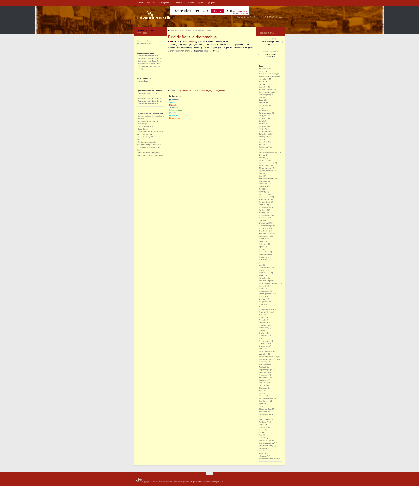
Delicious (174, 107)
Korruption (263, 278)
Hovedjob (262, 241)
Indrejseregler (264, 254)
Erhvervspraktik (265, 181)
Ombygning (263, 335)
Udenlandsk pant (265, 440)
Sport (261, 403)
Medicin (262, 304)
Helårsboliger (264, 236)
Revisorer (263, 380)
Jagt (261, 265)
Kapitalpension (264, 273)
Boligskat (262, 129)
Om (201, 2)
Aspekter (179, 2)
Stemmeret (263, 411)
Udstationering (264, 451)
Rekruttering (263, 372)
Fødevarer (263, 194)
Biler (261, 97)
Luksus (262, 296)
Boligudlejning (264, 134)
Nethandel (263, 322)
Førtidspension (264, 197)
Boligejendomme (265, 113)
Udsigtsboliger (264, 448)
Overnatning (263, 343)
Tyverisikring (264, 437)
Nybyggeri (263, 325)
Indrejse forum (264, 252)
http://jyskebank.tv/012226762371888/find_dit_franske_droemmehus (202, 90)
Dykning (262, 155)
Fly (260, 189)
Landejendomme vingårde (268, 283)
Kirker (261, 275)
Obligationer (263, 328)
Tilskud (262, 430)
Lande (152, 2)
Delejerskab (263, 147)
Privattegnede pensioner (268, 359)
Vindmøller (263, 456)
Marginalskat (264, 301)
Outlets (262, 338)
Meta (192, 2)
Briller (261, 139)
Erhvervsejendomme (267, 178)
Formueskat (263, 204)
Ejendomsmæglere (266, 163)
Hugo (216, 481)
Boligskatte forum (265, 131)
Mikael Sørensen (188, 41)
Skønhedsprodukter (266, 398)
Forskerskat (263, 210)
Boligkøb (262, 118)
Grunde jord (263, 228)
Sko (260, 393)
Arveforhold (263, 79)
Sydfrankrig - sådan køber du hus (150, 58)
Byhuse (262, 144)
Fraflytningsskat (265, 215)
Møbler (261, 317)
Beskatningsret (264, 94)
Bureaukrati (263, 142)
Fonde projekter (265, 202)
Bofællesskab (264, 105)
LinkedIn (174, 115)
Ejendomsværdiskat (266, 170)
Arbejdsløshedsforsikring (268, 74)
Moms (261, 320)
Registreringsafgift (265, 369)
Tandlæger (263, 422)
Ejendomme (263, 160)
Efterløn (262, 157)
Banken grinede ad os (145, 126)
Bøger (261, 100)
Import (261, 249)
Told (261, 435)
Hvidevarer (263, 244)
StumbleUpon (176, 110)
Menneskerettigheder (267, 309)
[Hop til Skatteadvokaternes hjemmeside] (209, 16)
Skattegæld (263, 388)
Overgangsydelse (265, 341)
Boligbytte (263, 110)
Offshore (262, 333)
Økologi (262, 330)
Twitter (173, 102)
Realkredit (263, 367)
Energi (261, 176)
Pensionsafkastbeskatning (268, 356)
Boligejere (263, 115)
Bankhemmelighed (266, 89)
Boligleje (262, 123)
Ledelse (262, 286)
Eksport (262, 173)
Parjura (262, 348)
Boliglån (262, 121)
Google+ (174, 105)
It (259, 262)
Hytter (261, 246)
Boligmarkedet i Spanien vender (149, 63)
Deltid (261, 149)
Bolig (261, 108)
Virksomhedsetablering (267, 458)
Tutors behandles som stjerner (149, 152)
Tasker (261, 424)
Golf (261, 220)
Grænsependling (265, 225)
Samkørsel (263, 382)
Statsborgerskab (265, 409)
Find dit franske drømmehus (148, 55)
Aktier (261, 71)
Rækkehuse (263, 364)
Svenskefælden (265, 419)
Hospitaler (263, 238)
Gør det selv (263, 218)
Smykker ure (264, 401)
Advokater (263, 68)
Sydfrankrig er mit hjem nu (147, 93)
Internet (262, 257)
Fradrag (262, 212)
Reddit (173, 112)
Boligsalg (262, 126)
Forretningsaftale (265, 207)
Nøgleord (165, 2)
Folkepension (264, 199)
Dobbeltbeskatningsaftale (268, 152)
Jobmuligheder (264, 267)
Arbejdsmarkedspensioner (268, 76)
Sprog (261, 406)
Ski (260, 390)
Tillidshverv (263, 427)
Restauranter (264, 377)
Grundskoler (263, 231)
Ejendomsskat (264, 165)
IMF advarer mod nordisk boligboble (150, 155)
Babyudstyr (263, 87)
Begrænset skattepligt (267, 92)
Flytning (262, 191)
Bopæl (261, 136)
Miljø (261, 314)
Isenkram (262, 259)
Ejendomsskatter (265, 168)
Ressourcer (263, 375)
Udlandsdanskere (265, 445)
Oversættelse (264, 346)
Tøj (260, 432)
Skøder (262, 396)
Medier (261, 307)
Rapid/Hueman (196, 481)
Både (261, 84)
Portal (140, 2)
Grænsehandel (264, 223)
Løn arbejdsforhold (266, 293)
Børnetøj (262, 102)
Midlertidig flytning (265, 312)
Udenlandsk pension (266, 443)
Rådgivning (263, 362)
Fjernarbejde (263, 186)
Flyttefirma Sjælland (144, 43)
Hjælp (212, 2)
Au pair (262, 81)
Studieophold (264, 414)
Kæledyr (262, 270)
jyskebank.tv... (143, 81)
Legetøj (262, 288)
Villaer (261, 453)
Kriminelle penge (265, 280)
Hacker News (176, 118)
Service (262, 385)
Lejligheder (263, 291)
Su (260, 417)
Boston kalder (143, 129)
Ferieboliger (263, 184)
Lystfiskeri (263, 299)
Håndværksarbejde (266, 233)
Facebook (175, 99)
